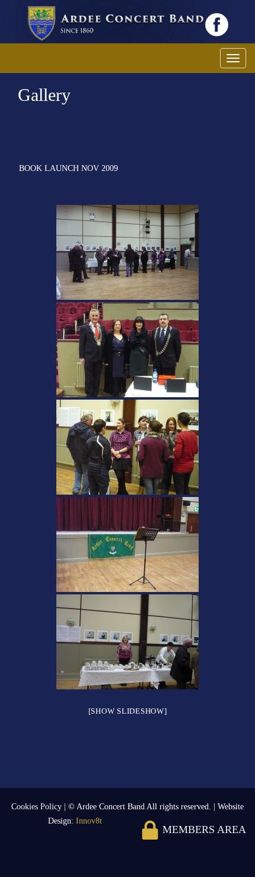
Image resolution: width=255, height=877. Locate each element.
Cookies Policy (37, 806)
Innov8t (89, 820)
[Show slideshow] (127, 711)
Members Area (203, 829)
